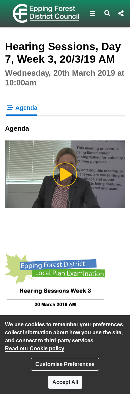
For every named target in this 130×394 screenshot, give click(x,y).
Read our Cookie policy (34, 348)
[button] (92, 13)
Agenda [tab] (25, 107)
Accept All (65, 382)
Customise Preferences (65, 364)
